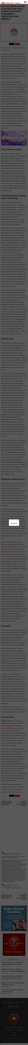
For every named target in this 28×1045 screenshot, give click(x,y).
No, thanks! (14, 523)
